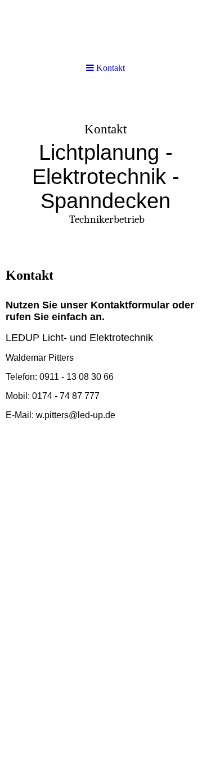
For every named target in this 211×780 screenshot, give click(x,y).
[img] (105, 172)
